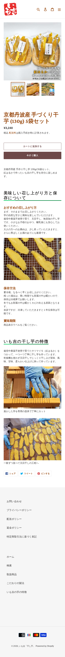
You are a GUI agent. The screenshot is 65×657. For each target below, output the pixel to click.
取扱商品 (12, 574)
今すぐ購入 (32, 155)
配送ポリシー (14, 519)
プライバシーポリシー (19, 510)
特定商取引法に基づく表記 (22, 536)
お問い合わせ (14, 501)
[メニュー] (59, 9)
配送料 (12, 132)
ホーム (10, 556)
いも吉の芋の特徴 (17, 592)
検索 (9, 565)
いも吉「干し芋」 (27, 646)
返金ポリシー (14, 527)
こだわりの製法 (15, 583)
